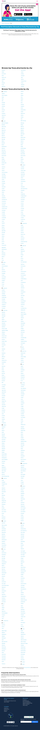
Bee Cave (3, 132)
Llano (3, 413)
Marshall (3, 434)
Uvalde (22, 620)
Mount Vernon (23, 459)
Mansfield (22, 428)
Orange (22, 482)
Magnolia (3, 426)
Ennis (3, 260)
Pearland (22, 84)
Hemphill (3, 323)
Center (3, 179)
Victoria (22, 626)
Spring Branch (23, 589)
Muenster (3, 461)
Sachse (4, 549)
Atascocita (4, 115)
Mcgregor (22, 439)
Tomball (22, 614)
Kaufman (3, 366)
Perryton (3, 498)
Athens (22, 115)
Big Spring (23, 139)
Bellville (3, 135)
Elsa (2, 258)
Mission (22, 454)
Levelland (22, 402)
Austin (3, 118)
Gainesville (5, 288)
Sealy (22, 563)
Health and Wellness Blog (27, 703)
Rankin (23, 523)
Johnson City (4, 360)
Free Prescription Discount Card (10, 700)
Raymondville (4, 525)
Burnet (3, 164)
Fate (2, 267)
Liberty (22, 404)
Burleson (22, 162)
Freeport (3, 280)
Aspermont (23, 113)
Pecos (3, 497)
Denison (22, 232)
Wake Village (4, 630)
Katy (22, 77)
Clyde (3, 194)
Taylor (22, 605)
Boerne (22, 141)
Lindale (22, 406)
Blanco (3, 141)
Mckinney (3, 86)
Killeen (3, 375)
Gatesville (3, 291)
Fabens (4, 262)
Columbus (23, 199)
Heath (22, 319)
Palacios (23, 486)
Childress (3, 183)
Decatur (22, 228)
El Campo (3, 254)
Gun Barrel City (23, 308)
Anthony (3, 109)
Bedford (22, 130)
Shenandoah (4, 572)
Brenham (22, 150)
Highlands (22, 330)
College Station (23, 195)
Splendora (22, 587)
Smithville (22, 578)
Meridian (3, 446)
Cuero (3, 221)
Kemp (3, 369)
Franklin (22, 276)
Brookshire (4, 153)
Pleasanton (23, 506)
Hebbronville (4, 321)
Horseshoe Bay (23, 337)
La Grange (4, 384)
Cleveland (22, 190)
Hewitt (22, 326)
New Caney (4, 470)
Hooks (22, 335)
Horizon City (4, 337)
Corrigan (22, 208)
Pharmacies (7, 23)
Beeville (22, 132)
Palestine (3, 488)
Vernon (3, 626)
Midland (3, 450)
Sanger (22, 558)
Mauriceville (4, 437)
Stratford (3, 598)
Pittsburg (3, 504)
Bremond (3, 150)
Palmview (3, 489)
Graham (22, 299)
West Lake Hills (4, 641)
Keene (22, 366)
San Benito (4, 554)
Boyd (22, 144)
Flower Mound (23, 271)
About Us (5, 710)
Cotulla (22, 210)
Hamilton (3, 314)
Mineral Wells (4, 454)
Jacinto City (24, 351)
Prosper (22, 518)
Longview (22, 415)
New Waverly (23, 470)
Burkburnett (4, 162)
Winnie (22, 656)
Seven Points (23, 567)
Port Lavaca (4, 511)
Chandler (3, 181)
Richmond (4, 530)
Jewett (3, 358)
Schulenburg (4, 561)
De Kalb (22, 227)
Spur (21, 590)
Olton (22, 480)
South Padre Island (5, 585)
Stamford (3, 594)
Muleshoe (22, 461)
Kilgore (22, 373)
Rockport (3, 537)
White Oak (4, 647)
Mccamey (3, 439)
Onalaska (3, 482)
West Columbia (23, 639)
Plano (3, 75)
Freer (22, 280)
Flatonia (3, 269)
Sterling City (23, 596)
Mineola (22, 452)
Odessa (22, 478)
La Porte (22, 386)
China (22, 183)
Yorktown (3, 663)
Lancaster (3, 395)
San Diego (23, 554)
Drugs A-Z (25, 699)
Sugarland (4, 599)
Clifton (3, 192)
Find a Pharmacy (26, 700)
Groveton (3, 308)
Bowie (3, 144)
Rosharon (3, 543)
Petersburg (23, 498)
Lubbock (3, 79)
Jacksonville (23, 353)
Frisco (22, 82)
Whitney (3, 650)
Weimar (22, 636)
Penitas (22, 497)
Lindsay (22, 408)
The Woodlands (4, 613)
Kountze (3, 380)
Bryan (3, 157)
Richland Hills (23, 528)
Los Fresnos (23, 417)
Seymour (3, 569)
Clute (22, 192)
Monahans (23, 455)
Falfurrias (22, 264)
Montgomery (4, 457)
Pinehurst (22, 502)
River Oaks (23, 532)
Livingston (23, 411)
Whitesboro (4, 648)
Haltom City (23, 312)
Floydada (3, 273)
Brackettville (4, 146)
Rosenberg (23, 541)
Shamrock (4, 570)
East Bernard (4, 249)
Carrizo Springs (4, 172)
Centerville (23, 179)
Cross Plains (23, 215)
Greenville (22, 304)
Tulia (2, 618)
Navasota (22, 465)
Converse (3, 204)
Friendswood (23, 282)
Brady (22, 146)
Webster (3, 636)
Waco (23, 628)
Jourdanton (4, 362)
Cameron (3, 166)
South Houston (23, 583)
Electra (3, 256)
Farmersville (23, 266)
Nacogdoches (24, 463)
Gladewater (4, 295)
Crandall (3, 212)
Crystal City (23, 219)
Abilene (22, 91)
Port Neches (23, 511)
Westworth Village (24, 643)
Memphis (22, 443)
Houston (3, 70)
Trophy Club (23, 616)
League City (4, 401)
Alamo (22, 93)
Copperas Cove (4, 206)
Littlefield (22, 410)
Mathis (22, 435)
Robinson (22, 534)
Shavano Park (23, 570)
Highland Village (5, 330)
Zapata (23, 664)
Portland (22, 513)
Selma (22, 565)
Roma (22, 539)
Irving (3, 84)
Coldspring (23, 194)
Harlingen (3, 315)
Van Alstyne (23, 622)
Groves (22, 306)
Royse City (4, 546)
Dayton (3, 227)
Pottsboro (3, 517)
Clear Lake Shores (24, 188)
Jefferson (3, 356)
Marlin (22, 432)
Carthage (3, 174)
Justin (3, 363)
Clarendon (4, 186)
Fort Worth (4, 73)
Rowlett (22, 545)
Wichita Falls (23, 650)
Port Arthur (4, 509)
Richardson (4, 528)
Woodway (22, 659)
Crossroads (4, 217)
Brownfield (23, 153)
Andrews (3, 106)
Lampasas (22, 393)
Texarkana (22, 609)
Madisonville (23, 424)
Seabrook (22, 561)
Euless (22, 260)
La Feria (23, 382)
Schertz (22, 560)
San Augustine (23, 552)
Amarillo (3, 82)
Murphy (3, 463)
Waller (22, 630)
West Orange (23, 641)
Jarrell (3, 354)
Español (5, 711)
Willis (3, 652)
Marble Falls (23, 430)
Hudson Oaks (4, 341)
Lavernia (3, 399)
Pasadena (22, 493)
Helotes (22, 321)
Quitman (3, 522)
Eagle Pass (4, 247)
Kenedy (3, 371)
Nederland (4, 467)
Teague (3, 607)
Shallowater (23, 569)
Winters (22, 657)
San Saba (3, 558)
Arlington (23, 75)
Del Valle (3, 232)
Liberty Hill (4, 406)
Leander (22, 401)
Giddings (3, 293)
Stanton (22, 594)
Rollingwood (4, 539)
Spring (22, 79)
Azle (21, 118)
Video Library (25, 705)
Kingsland (22, 375)
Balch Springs (23, 120)
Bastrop (22, 126)
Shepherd (22, 572)
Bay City (3, 128)
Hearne (3, 319)
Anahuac (22, 104)
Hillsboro (3, 332)
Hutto (3, 346)
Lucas (22, 419)
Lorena (3, 417)
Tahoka (22, 603)
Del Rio (22, 230)
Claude (3, 188)
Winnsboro (4, 657)
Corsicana (3, 210)
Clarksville (22, 186)
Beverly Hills (23, 137)
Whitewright (23, 648)
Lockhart (22, 413)
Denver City (23, 234)
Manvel (3, 430)
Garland (22, 290)
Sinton (22, 576)
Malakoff (22, 426)
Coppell (22, 204)
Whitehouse (23, 647)
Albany (22, 95)
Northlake (22, 476)
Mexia (22, 448)
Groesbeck (4, 306)
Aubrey (22, 117)
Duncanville (4, 245)
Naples (3, 465)
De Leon (3, 228)
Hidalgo (22, 328)
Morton (22, 457)
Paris (3, 493)
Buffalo (3, 159)
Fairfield (3, 264)
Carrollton (22, 172)
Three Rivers (23, 613)
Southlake (22, 585)
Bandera (3, 124)
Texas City (3, 611)
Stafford (22, 592)
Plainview (22, 504)
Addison (3, 93)
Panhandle (4, 491)
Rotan (22, 543)
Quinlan (22, 520)
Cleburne (3, 190)
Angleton (22, 106)
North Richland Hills (5, 476)
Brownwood (23, 155)
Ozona (3, 485)
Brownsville (4, 155)
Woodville (3, 659)
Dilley (3, 239)
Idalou (23, 347)
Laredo (22, 397)
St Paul (3, 592)
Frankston (3, 278)
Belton (22, 135)
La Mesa (3, 386)
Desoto (3, 236)
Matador (3, 435)
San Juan (3, 556)
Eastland (22, 249)
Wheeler (22, 645)
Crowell (22, 217)
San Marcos (23, 556)
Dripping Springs (24, 241)
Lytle (21, 422)
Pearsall (22, 495)
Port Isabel (23, 509)
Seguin (3, 565)
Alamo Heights (4, 95)
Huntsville (3, 344)
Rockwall (22, 537)
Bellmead (22, 133)
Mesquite (3, 448)
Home (3, 23)
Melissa (3, 443)
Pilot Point (4, 502)
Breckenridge (23, 148)
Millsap (3, 452)
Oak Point (5, 478)
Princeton (3, 518)
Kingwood (23, 377)
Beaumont (4, 130)
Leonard (3, 402)
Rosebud (3, 541)
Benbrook (3, 137)
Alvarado (3, 102)
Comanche (4, 201)
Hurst (22, 344)
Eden (3, 251)
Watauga (22, 632)
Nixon (22, 472)
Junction (22, 362)
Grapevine (3, 304)
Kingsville (3, 377)
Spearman (4, 587)
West (3, 639)
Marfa (3, 432)
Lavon (22, 399)
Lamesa (3, 393)
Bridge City (4, 151)
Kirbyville (3, 378)
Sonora (22, 581)
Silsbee (22, 574)
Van (3, 622)
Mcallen (22, 437)
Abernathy (5, 91)
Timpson (3, 614)
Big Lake (3, 139)
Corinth (22, 206)
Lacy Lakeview (23, 388)
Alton (22, 100)
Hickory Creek (4, 328)
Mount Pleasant (5, 459)
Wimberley (23, 654)
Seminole (3, 567)
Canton (3, 168)
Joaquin (22, 358)
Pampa (22, 489)
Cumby (22, 221)
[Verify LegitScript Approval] (10, 715)
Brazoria (3, 148)
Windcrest (4, 656)
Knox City (22, 378)
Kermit (22, 371)
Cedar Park (4, 177)
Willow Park (23, 652)
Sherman (3, 574)
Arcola (3, 111)
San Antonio (23, 70)
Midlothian (23, 450)
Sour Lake (3, 583)
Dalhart (3, 225)
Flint (21, 269)
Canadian (22, 166)
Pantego (22, 491)
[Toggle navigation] (37, 1)
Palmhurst (23, 488)
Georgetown (23, 291)
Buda (22, 157)
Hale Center (5, 310)
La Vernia (3, 388)
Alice (22, 97)
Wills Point (4, 654)
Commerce (4, 203)
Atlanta (3, 117)
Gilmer (22, 293)
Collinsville (23, 197)
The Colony (23, 611)
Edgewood (23, 251)
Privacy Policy (6, 709)
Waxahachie (4, 634)
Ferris (22, 267)
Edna (22, 252)
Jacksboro (3, 353)
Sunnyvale (4, 601)
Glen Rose (22, 295)
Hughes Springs (24, 341)
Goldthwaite (4, 297)
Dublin (3, 243)
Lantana (22, 395)
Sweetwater (23, 601)
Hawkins (22, 317)
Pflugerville (4, 500)
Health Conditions (26, 704)
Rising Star (4, 532)
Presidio (22, 517)
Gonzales (3, 299)
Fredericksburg (23, 278)
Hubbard (22, 339)
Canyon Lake (23, 170)
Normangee (23, 474)
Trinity (3, 616)
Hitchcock (22, 332)
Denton (3, 234)
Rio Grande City (24, 530)
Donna (3, 241)
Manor (3, 428)
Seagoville (4, 563)
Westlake (3, 643)
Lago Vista (4, 390)
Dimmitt (22, 239)
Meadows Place (23, 441)
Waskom (3, 632)
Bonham (3, 142)
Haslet (3, 317)
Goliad (22, 297)
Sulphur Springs (24, 599)
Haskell (22, 315)
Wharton (3, 645)
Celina (22, 177)
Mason (22, 434)
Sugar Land (4, 77)
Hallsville (3, 312)
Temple (22, 607)
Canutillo (22, 168)
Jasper (22, 354)
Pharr (22, 500)
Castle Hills (23, 174)
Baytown (22, 128)
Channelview (23, 181)
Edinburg (3, 252)
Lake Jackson (23, 390)
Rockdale (22, 536)
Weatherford (23, 634)
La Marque (23, 384)
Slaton (3, 578)
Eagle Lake (24, 245)
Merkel (22, 446)
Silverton (3, 576)
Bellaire (3, 133)
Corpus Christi (23, 81)
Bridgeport (23, 151)
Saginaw (22, 548)
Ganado (3, 290)
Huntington (23, 343)
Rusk (22, 546)
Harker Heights (23, 314)
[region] (20, 50)
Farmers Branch (5, 266)
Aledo (3, 97)
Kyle (2, 382)
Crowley (3, 219)
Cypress (22, 86)
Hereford (3, 326)
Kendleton (23, 369)
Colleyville (3, 197)
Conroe (22, 203)
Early (22, 247)
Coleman (3, 195)
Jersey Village (23, 356)
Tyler (3, 81)
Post (2, 515)
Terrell (3, 609)
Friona (3, 284)
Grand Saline (4, 302)
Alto (2, 100)
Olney (3, 480)
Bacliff (4, 121)
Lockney (3, 415)
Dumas (22, 243)
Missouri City (4, 455)
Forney (3, 275)
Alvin (22, 102)
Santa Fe (3, 560)
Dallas (22, 225)
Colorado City (4, 199)
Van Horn (3, 624)
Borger (22, 142)
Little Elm (3, 410)
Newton (3, 472)
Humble (3, 343)
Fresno (3, 282)
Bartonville (4, 126)
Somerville (4, 581)
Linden (3, 408)
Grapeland (23, 302)
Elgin (22, 256)
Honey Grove (4, 335)
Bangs (22, 124)
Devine (22, 236)
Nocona (3, 474)
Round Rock (4, 545)
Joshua (22, 360)
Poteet (22, 515)
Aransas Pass (23, 109)
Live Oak (3, 411)
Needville (22, 467)
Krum (22, 380)
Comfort (22, 201)
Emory (22, 258)
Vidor (3, 628)
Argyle (22, 111)
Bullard (22, 159)
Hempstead (23, 323)
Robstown (3, 536)
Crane (22, 212)
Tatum (3, 605)
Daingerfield (24, 223)
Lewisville (3, 404)
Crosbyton (4, 215)
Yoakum (23, 661)
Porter (3, 513)
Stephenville (4, 596)
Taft (3, 603)
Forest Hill (23, 273)
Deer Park (3, 230)
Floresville (3, 271)
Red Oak (22, 525)
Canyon (3, 170)
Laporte (3, 397)
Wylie (3, 661)
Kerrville (3, 373)
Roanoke (3, 534)
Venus (22, 624)
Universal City (5, 620)
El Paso (22, 73)
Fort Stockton (23, 275)
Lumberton (4, 422)
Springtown (4, 590)
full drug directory (27, 667)
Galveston (22, 287)
